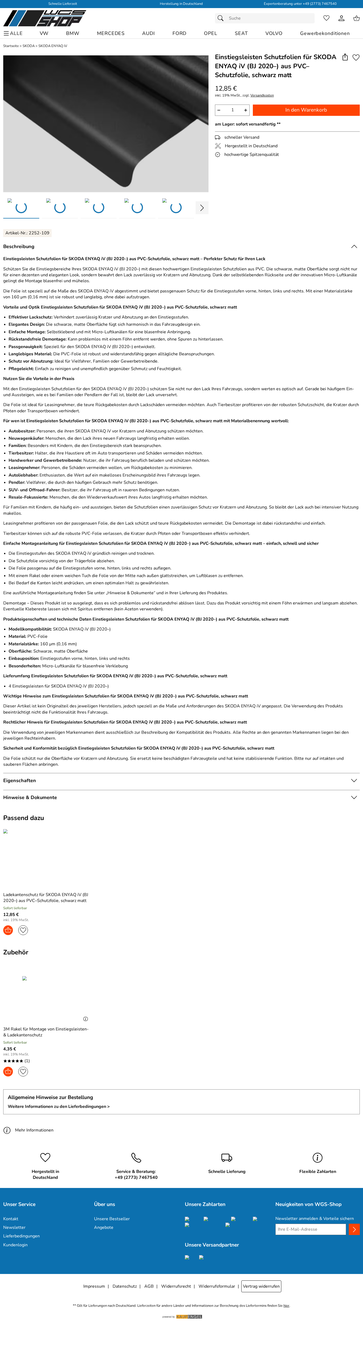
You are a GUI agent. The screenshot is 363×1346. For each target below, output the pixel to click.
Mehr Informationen (34, 1130)
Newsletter (14, 1227)
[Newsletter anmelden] (354, 1229)
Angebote (103, 1227)
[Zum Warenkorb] (356, 18)
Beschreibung (18, 246)
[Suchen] (222, 18)
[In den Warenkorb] (8, 930)
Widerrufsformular (217, 1286)
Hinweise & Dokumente (30, 797)
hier (286, 1306)
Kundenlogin (15, 1245)
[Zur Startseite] (44, 18)
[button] (345, 57)
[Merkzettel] (326, 18)
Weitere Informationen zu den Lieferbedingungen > (59, 1106)
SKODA (29, 46)
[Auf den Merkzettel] (356, 57)
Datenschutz (125, 1286)
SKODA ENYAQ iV (52, 46)
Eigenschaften (19, 780)
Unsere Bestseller (112, 1219)
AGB (149, 1286)
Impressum (94, 1286)
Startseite (11, 46)
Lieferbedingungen (21, 1236)
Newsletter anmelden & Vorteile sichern (314, 1219)
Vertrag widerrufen (261, 1286)
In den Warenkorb (306, 109)
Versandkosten (262, 95)
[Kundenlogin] (341, 18)
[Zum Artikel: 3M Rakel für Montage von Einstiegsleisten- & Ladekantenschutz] (46, 992)
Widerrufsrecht (176, 1286)
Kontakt (10, 1219)
